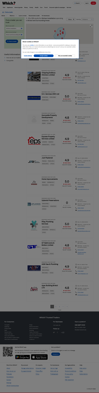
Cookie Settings (28, 55)
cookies (32, 45)
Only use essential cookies (65, 55)
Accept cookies (44, 55)
